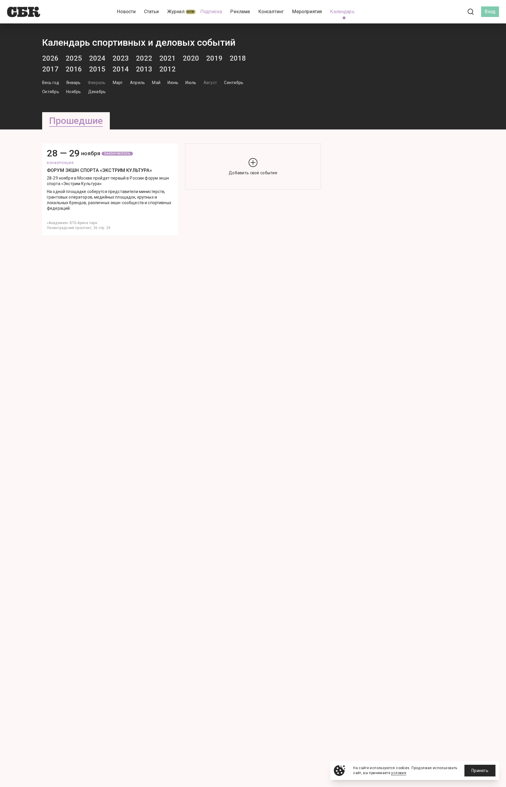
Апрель (137, 82)
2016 (74, 69)
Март (118, 82)
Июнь (172, 82)
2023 (120, 58)
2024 (97, 58)
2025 (74, 58)
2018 (238, 58)
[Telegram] (454, 11)
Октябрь (50, 91)
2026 (50, 58)
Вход (490, 11)
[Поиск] (471, 12)
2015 (97, 69)
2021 (167, 58)
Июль (190, 82)
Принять (479, 770)
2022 (144, 58)
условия (398, 773)
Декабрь (97, 91)
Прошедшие (76, 120)
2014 (120, 69)
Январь (73, 82)
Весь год (50, 82)
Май (156, 82)
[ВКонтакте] (444, 11)
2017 (50, 69)
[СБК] (23, 11)
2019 (214, 58)
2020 (191, 58)
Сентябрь (233, 82)
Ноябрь (73, 91)
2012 (167, 69)
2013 (144, 69)
